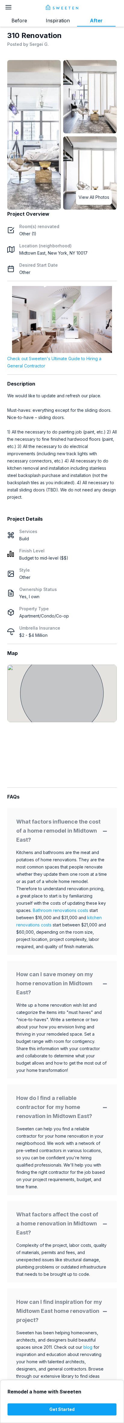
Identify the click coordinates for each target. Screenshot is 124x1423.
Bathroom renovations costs (60, 910)
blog (87, 1347)
